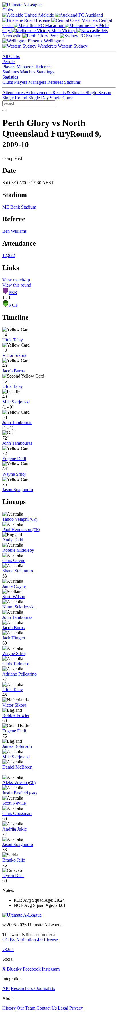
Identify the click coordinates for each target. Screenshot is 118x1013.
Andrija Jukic (14, 829)
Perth (54, 35)
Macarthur (54, 25)
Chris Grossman (17, 813)
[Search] (4, 110)
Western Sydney (72, 46)
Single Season (98, 92)
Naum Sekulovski (18, 606)
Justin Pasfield (19, 792)
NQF (13, 305)
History (9, 1008)
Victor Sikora (14, 355)
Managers (26, 66)
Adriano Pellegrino (19, 674)
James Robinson (17, 746)
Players (9, 66)
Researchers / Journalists (33, 988)
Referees (43, 66)
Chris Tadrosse (15, 663)
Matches (28, 71)
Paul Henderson (21, 529)
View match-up (16, 279)
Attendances (13, 92)
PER (13, 292)
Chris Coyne (13, 560)
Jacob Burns (13, 370)
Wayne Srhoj (14, 474)
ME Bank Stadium (19, 207)
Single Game (61, 97)
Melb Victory (63, 30)
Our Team (26, 1008)
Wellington (53, 40)
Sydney (92, 35)
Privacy (76, 1008)
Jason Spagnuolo (17, 489)
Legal (63, 1008)
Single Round (15, 97)
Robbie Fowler (16, 715)
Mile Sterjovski (16, 401)
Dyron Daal (13, 875)
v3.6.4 (8, 949)
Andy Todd (12, 539)
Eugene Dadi (14, 458)
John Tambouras (17, 422)
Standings (45, 71)
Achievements (38, 92)
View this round (16, 285)
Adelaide (46, 15)
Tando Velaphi (19, 519)
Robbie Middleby (18, 550)
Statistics (10, 77)
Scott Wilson (13, 596)
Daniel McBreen (17, 767)
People (8, 61)
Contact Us (46, 1008)
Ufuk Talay (12, 339)
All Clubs (11, 56)
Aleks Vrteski (19, 782)
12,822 (8, 255)
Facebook (32, 969)
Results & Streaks (69, 92)
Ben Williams (14, 231)
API (6, 988)
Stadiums (11, 71)
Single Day (39, 97)
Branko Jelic (13, 860)
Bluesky (14, 969)
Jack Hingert (13, 637)
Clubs (7, 9)
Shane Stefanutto (17, 570)
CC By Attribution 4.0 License (30, 939)
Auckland (93, 15)
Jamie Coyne (14, 586)
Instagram (51, 969)
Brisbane (42, 20)
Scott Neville (14, 803)
